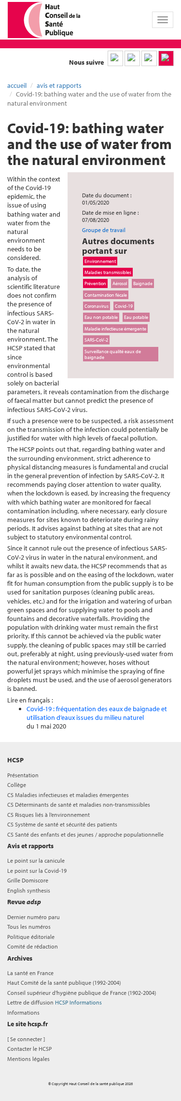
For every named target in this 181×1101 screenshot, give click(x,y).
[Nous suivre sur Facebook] (149, 58)
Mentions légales (28, 1058)
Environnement (100, 261)
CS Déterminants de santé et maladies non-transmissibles (78, 804)
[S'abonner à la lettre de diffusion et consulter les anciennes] (166, 58)
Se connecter (26, 1039)
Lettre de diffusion (54, 1002)
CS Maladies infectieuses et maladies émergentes (68, 794)
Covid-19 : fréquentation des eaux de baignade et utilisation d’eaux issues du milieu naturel (97, 713)
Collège (16, 784)
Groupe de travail (103, 230)
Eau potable (136, 317)
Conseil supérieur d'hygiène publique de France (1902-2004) (81, 992)
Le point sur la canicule (36, 860)
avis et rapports (59, 85)
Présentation (23, 775)
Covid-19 (124, 306)
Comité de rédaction (32, 946)
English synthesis (28, 890)
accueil (17, 85)
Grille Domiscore (27, 880)
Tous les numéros (29, 926)
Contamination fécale (105, 295)
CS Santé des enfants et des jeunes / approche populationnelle (85, 834)
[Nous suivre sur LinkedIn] (115, 58)
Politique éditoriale (31, 936)
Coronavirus (96, 306)
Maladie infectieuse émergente (115, 328)
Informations (23, 1012)
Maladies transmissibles (107, 272)
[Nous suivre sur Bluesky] (132, 58)
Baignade (143, 283)
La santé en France (30, 973)
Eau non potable (101, 317)
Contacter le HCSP (29, 1048)
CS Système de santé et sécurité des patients (62, 824)
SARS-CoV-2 (96, 340)
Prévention (95, 283)
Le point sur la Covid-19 (37, 870)
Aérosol (119, 283)
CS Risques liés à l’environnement (48, 814)
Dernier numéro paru (33, 917)
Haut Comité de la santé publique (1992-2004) (64, 982)
